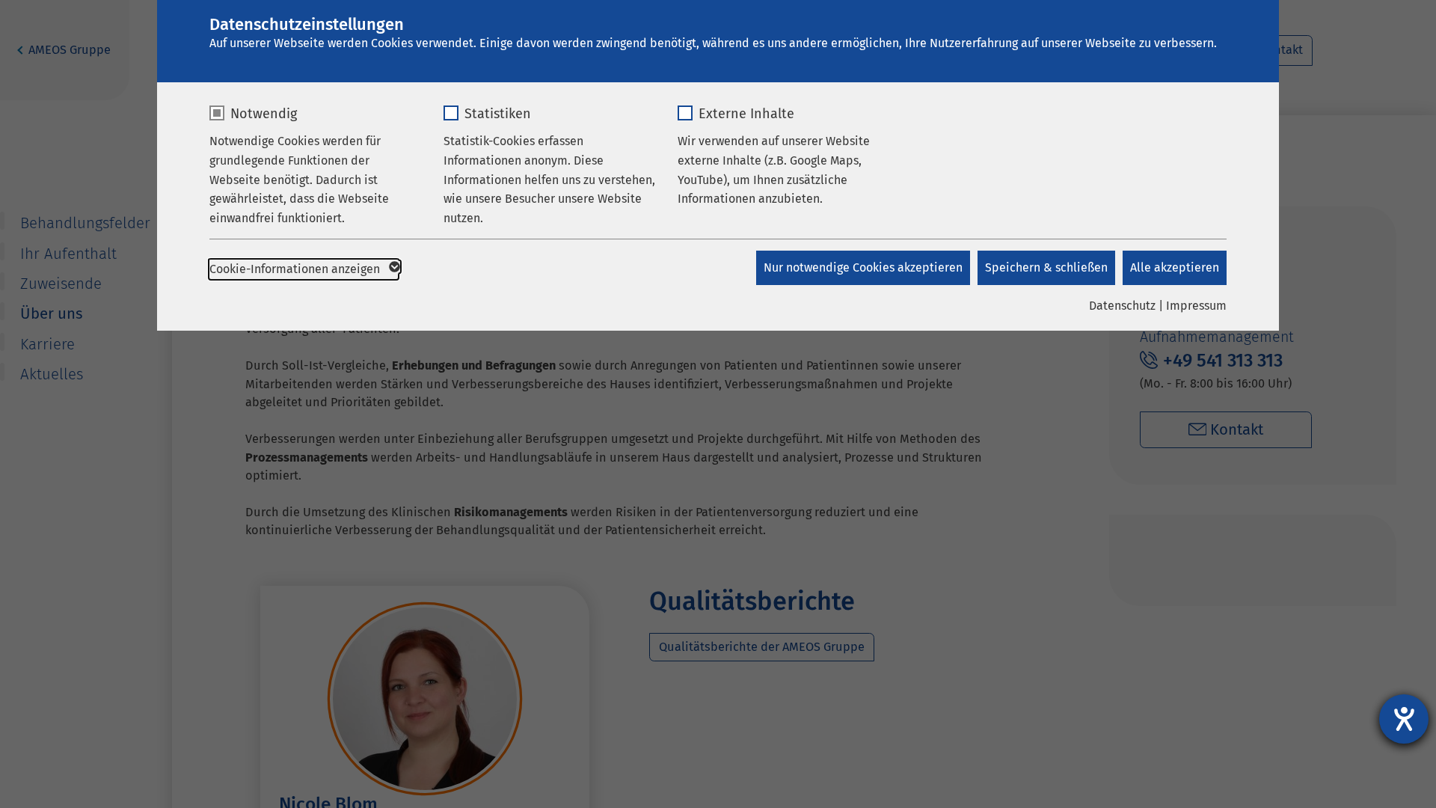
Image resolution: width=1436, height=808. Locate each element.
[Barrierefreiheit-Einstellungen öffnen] (1404, 719)
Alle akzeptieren (1174, 267)
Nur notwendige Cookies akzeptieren (863, 267)
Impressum (1196, 306)
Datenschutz (1122, 306)
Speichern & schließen (1046, 267)
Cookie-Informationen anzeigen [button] (296, 269)
